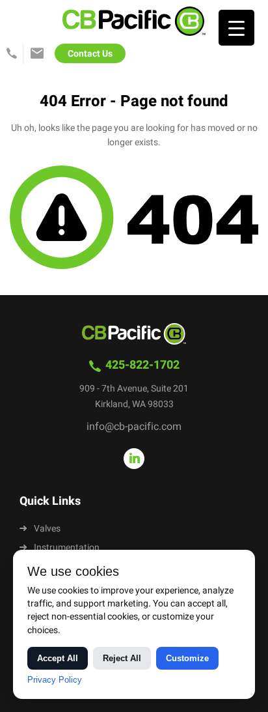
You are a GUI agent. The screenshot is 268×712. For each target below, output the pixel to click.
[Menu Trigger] (236, 28)
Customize (187, 658)
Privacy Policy (54, 680)
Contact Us (90, 54)
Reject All (122, 658)
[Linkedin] (134, 458)
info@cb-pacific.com (37, 55)
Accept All (57, 658)
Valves (47, 528)
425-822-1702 (13, 55)
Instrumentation (67, 547)
